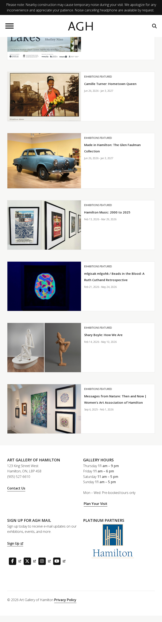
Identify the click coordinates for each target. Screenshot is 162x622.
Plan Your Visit (95, 503)
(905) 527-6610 (18, 476)
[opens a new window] (14, 561)
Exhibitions (91, 76)
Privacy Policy (65, 599)
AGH (81, 26)
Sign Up (13, 543)
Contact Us (16, 488)
